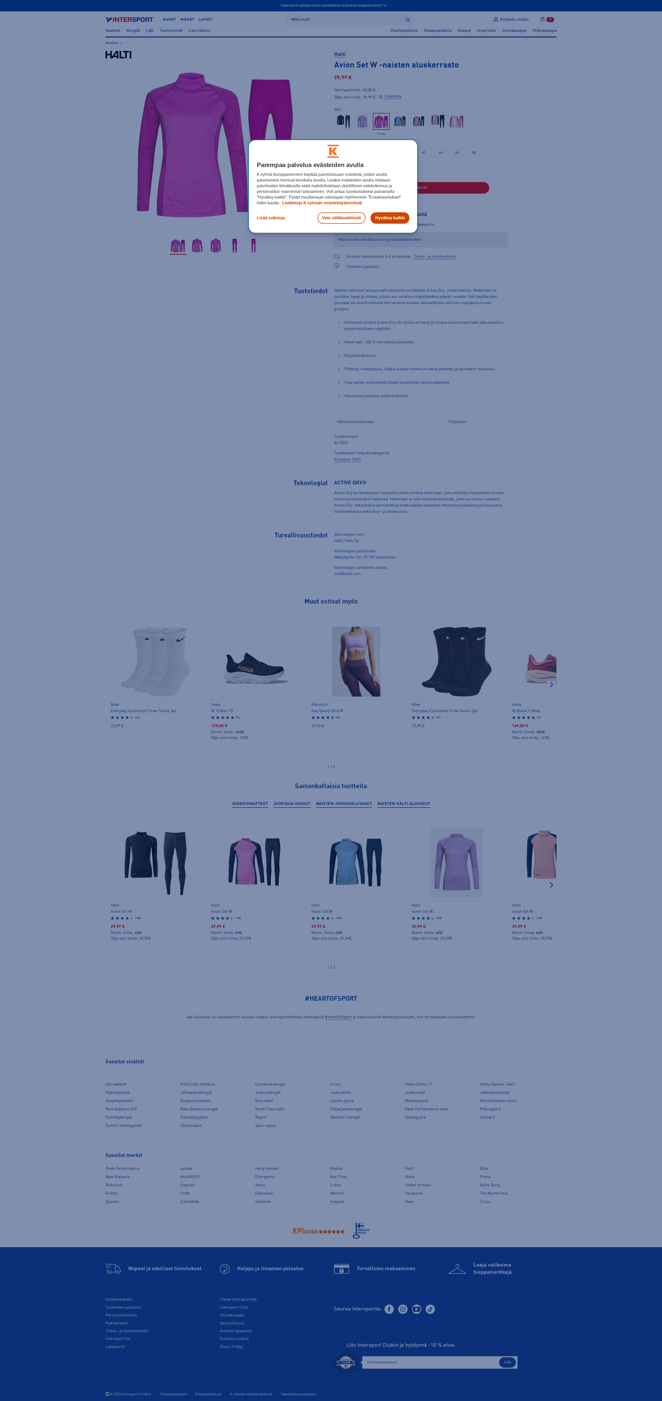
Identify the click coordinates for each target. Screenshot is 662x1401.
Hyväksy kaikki (390, 218)
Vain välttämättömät (341, 218)
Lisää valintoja (271, 218)
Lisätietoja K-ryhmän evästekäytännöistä (321, 203)
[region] (333, 186)
